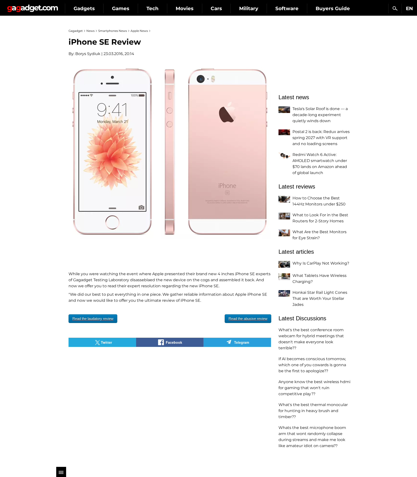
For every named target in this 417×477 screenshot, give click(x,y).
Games (120, 8)
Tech (152, 8)
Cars (216, 8)
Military (248, 8)
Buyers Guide (333, 8)
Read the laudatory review (92, 318)
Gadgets (84, 8)
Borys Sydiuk (87, 53)
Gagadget (32, 6)
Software (287, 8)
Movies (185, 8)
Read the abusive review (248, 318)
